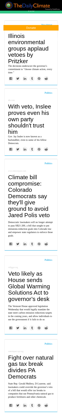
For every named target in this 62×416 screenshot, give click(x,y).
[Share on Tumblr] (32, 78)
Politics (48, 93)
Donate (31, 28)
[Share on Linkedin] (25, 78)
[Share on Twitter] (17, 78)
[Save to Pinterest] (39, 78)
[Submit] (57, 39)
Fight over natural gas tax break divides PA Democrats (31, 367)
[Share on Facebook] (10, 78)
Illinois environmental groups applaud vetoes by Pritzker (28, 49)
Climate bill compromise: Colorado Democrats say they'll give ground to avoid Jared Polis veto (29, 196)
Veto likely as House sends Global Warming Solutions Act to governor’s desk (29, 286)
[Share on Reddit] (46, 78)
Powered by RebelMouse (52, 9)
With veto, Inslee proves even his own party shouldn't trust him (29, 119)
